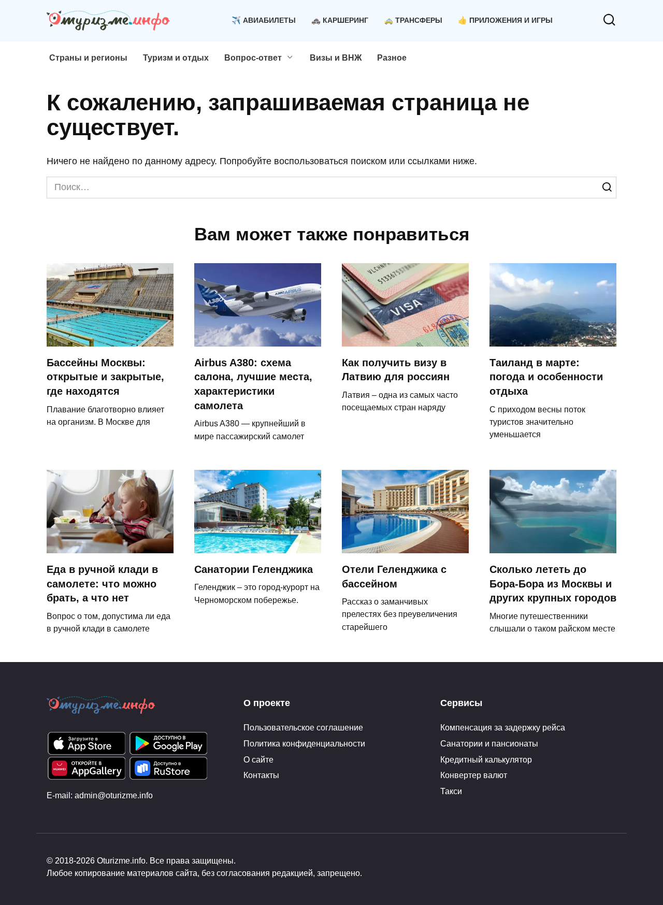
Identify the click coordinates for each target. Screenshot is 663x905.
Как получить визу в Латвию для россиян (396, 370)
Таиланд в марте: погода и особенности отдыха (546, 377)
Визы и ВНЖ (336, 57)
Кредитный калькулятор (486, 759)
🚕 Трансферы (413, 20)
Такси (451, 791)
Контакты (261, 775)
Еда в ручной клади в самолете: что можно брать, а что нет (102, 584)
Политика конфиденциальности (304, 743)
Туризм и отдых (176, 57)
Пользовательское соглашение (303, 727)
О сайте (258, 759)
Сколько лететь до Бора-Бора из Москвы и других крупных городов (552, 584)
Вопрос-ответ (253, 57)
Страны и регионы (88, 57)
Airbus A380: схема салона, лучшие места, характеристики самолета (253, 384)
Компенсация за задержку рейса (502, 727)
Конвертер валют (473, 775)
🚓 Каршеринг (339, 20)
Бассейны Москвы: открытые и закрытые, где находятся (105, 377)
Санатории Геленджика (253, 569)
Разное (392, 57)
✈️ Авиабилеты (264, 20)
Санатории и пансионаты (489, 743)
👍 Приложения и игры (505, 20)
